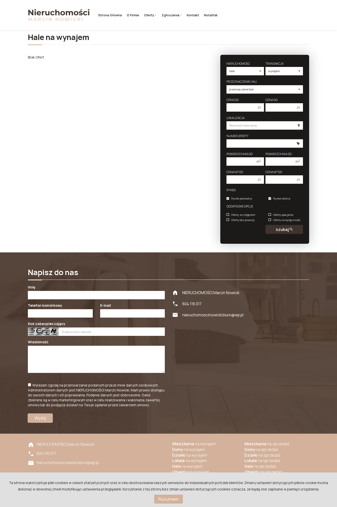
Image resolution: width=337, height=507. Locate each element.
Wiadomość (38, 342)
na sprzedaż (266, 443)
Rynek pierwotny (241, 199)
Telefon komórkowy (45, 305)
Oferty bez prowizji (243, 220)
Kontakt (193, 15)
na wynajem (194, 443)
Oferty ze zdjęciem (243, 215)
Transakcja (274, 63)
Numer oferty (237, 136)
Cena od (232, 100)
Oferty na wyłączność (286, 220)
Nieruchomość (238, 63)
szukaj (283, 229)
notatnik (211, 15)
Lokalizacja (235, 118)
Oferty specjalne (283, 215)
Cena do (271, 100)
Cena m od (234, 172)
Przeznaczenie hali (241, 82)
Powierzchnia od (239, 154)
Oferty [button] (149, 15)
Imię (31, 287)
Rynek (231, 190)
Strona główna (110, 15)
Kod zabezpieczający (46, 323)
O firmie (133, 15)
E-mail (105, 305)
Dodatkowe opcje (239, 206)
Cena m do (273, 172)
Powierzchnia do (278, 154)
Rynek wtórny (281, 199)
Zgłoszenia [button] (170, 15)
